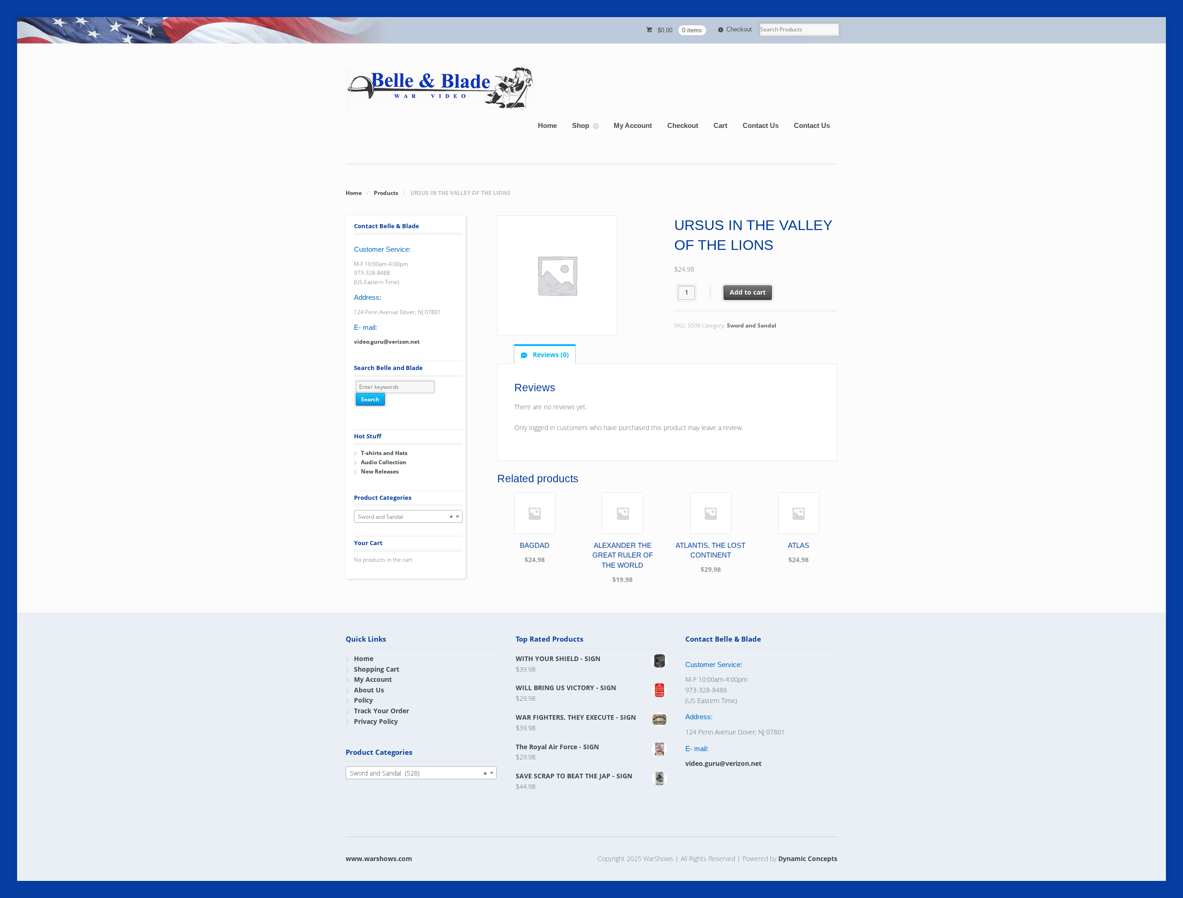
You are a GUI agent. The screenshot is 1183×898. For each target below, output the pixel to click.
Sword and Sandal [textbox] (405, 517)
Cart (720, 125)
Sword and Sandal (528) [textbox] (418, 773)
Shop (580, 125)
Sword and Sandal (751, 325)
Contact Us (761, 125)
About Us (369, 690)
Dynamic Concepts (807, 858)
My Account (633, 125)
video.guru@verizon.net (387, 342)
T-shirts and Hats (384, 453)
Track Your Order (381, 710)
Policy (363, 700)
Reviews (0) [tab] (550, 354)
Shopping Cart (376, 669)
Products (386, 193)
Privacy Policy (376, 721)
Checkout (739, 29)
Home (547, 125)
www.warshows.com (379, 858)
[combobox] (408, 516)
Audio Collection (383, 462)
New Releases (380, 471)
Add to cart (748, 292)
